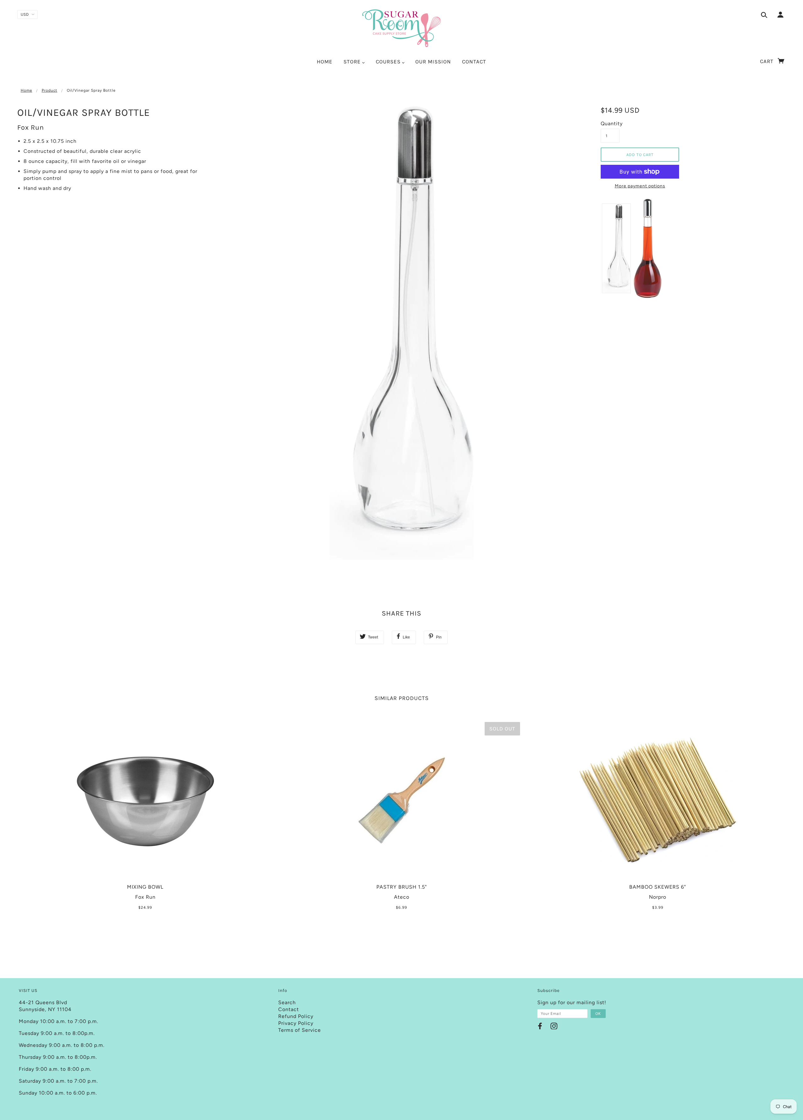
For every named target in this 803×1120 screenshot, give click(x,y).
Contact (288, 1009)
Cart (767, 61)
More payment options (640, 186)
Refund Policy (295, 1016)
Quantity (610, 124)
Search (287, 1002)
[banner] (401, 28)
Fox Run (30, 127)
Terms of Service (299, 1030)
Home (26, 90)
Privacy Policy (295, 1023)
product (49, 90)
